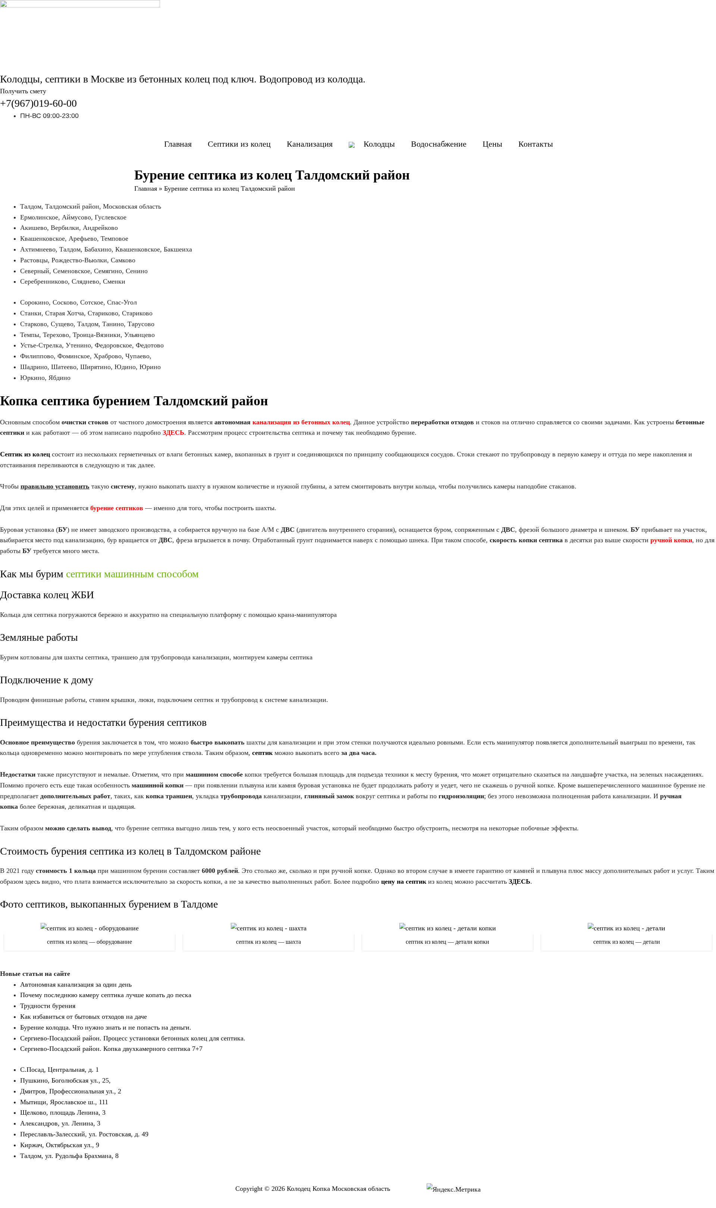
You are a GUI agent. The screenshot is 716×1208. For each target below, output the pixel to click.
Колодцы (379, 144)
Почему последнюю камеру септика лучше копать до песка (105, 995)
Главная (178, 144)
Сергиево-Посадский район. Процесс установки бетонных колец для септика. (132, 1038)
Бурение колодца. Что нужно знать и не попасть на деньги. (105, 1027)
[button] (23, 91)
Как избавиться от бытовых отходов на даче (83, 1016)
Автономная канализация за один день (76, 984)
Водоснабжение (439, 144)
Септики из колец (239, 144)
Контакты (535, 144)
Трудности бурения (47, 1005)
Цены (492, 144)
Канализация (310, 144)
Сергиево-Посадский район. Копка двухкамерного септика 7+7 (111, 1048)
